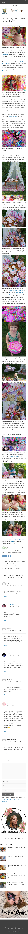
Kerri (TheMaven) (11, 605)
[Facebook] (5, 838)
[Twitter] (8, 838)
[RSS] (22, 928)
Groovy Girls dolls (13, 116)
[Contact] (18, 838)
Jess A (8, 703)
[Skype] (22, 838)
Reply (5, 596)
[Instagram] (12, 838)
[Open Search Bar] (26, 1)
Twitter (15, 539)
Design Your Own (14, 456)
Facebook (10, 539)
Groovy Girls (5, 54)
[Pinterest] (15, 838)
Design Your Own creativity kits (16, 290)
